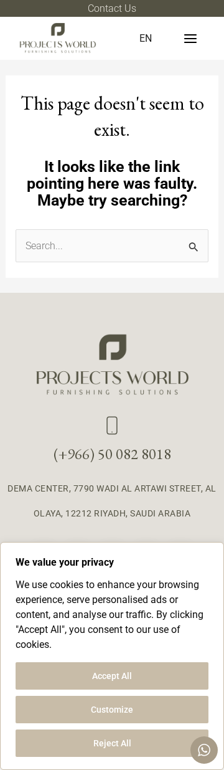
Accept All (112, 676)
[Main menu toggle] (190, 38)
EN (145, 38)
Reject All (112, 743)
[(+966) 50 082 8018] (112, 425)
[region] (112, 656)
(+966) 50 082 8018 (112, 453)
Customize (112, 710)
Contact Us (112, 8)
